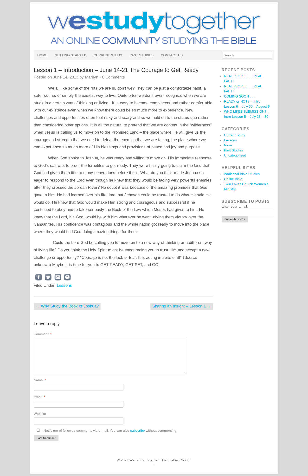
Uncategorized (235, 155)
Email (39, 397)
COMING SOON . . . (239, 96)
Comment (42, 334)
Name (40, 380)
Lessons (64, 285)
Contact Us (172, 55)
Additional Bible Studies (242, 174)
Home (42, 55)
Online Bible (233, 179)
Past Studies (141, 55)
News (228, 145)
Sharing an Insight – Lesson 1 (181, 306)
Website (40, 414)
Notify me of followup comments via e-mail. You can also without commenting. (110, 430)
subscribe (137, 430)
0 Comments (113, 77)
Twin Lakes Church (176, 460)
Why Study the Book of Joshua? (67, 306)
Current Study (108, 55)
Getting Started (70, 55)
